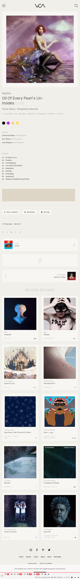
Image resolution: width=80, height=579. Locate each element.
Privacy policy (32, 563)
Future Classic (8, 109)
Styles (43, 557)
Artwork (28, 557)
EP (52, 387)
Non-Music (47, 537)
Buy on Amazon (12, 212)
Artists (21, 557)
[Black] (3, 123)
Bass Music (22, 114)
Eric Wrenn (6, 139)
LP (3, 114)
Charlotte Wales (8, 135)
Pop (16, 114)
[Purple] (8, 123)
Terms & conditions (45, 563)
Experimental (42, 114)
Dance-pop (31, 114)
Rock (5, 338)
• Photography (7, 224)
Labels (36, 557)
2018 (19, 103)
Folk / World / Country (11, 436)
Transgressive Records (27, 109)
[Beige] (12, 123)
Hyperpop (51, 114)
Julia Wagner (7, 142)
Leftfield (59, 114)
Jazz (53, 486)
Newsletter (57, 557)
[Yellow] (17, 123)
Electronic (9, 114)
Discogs (47, 212)
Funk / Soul (47, 486)
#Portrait (17, 224)
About (49, 557)
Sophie (6, 93)
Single (6, 438)
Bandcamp (31, 212)
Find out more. (61, 569)
